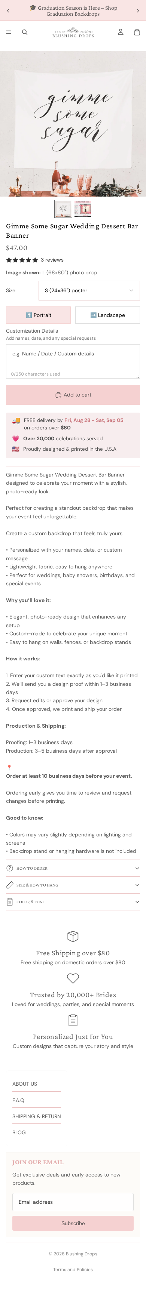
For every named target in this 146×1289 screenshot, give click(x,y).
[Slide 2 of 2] (82, 209)
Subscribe (73, 1223)
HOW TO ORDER (32, 868)
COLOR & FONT (30, 901)
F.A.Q (18, 1100)
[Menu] (8, 32)
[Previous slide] (8, 11)
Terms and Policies (73, 1270)
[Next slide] (138, 11)
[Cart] (137, 32)
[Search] (24, 32)
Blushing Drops (81, 1254)
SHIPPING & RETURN (36, 1116)
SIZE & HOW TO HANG (37, 885)
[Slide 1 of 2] (63, 209)
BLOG (19, 1132)
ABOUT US (24, 1083)
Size (10, 290)
